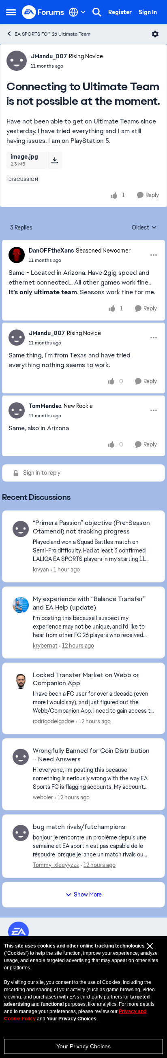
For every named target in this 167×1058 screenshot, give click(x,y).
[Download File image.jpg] (54, 160)
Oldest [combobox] (144, 228)
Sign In (148, 12)
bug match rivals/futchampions (79, 827)
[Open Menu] (155, 34)
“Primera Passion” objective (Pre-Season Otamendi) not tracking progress (91, 527)
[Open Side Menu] (11, 12)
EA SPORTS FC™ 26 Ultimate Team (52, 34)
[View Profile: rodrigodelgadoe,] (21, 681)
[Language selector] (77, 12)
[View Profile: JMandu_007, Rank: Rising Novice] (16, 61)
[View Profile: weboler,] (21, 757)
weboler (43, 797)
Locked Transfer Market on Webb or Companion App (86, 679)
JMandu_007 (49, 56)
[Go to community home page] (43, 12)
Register (120, 12)
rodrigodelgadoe (53, 721)
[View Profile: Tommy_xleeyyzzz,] (21, 833)
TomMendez (45, 406)
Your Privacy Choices (83, 1046)
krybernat (45, 645)
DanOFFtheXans (51, 250)
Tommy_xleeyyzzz (56, 865)
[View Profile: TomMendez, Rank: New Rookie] (17, 410)
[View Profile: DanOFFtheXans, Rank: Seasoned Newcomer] (17, 255)
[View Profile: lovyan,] (21, 529)
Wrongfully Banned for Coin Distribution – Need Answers (91, 755)
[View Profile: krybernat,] (21, 605)
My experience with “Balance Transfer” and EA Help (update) (89, 603)
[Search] (97, 12)
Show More (88, 894)
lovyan (41, 569)
